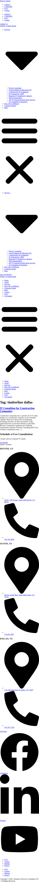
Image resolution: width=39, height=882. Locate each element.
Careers (7, 292)
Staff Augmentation (15, 98)
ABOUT (7, 5)
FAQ (6, 9)
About (6, 282)
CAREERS (8, 7)
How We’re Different (11, 104)
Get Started (8, 296)
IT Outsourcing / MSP (16, 94)
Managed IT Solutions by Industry (20, 96)
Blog (6, 108)
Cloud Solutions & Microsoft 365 (20, 90)
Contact (7, 10)
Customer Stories (10, 106)
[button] (19, 150)
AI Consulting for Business (18, 102)
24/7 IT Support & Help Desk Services (22, 100)
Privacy (7, 866)
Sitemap (7, 864)
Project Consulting (15, 88)
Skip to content (5, 1)
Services (7, 284)
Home (6, 280)
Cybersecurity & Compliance (19, 92)
